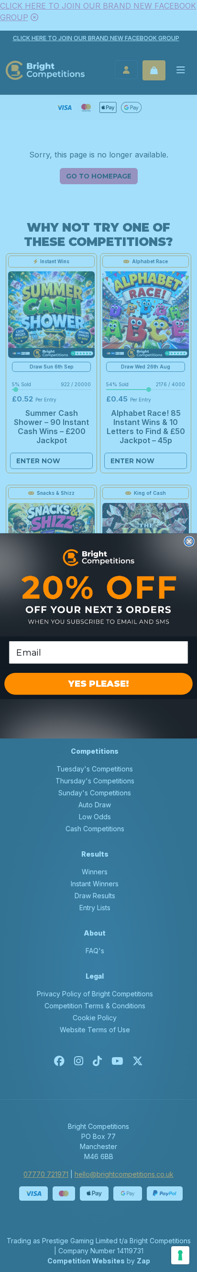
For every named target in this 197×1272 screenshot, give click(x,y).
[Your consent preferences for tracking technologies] (180, 1255)
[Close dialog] (189, 541)
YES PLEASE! (98, 684)
